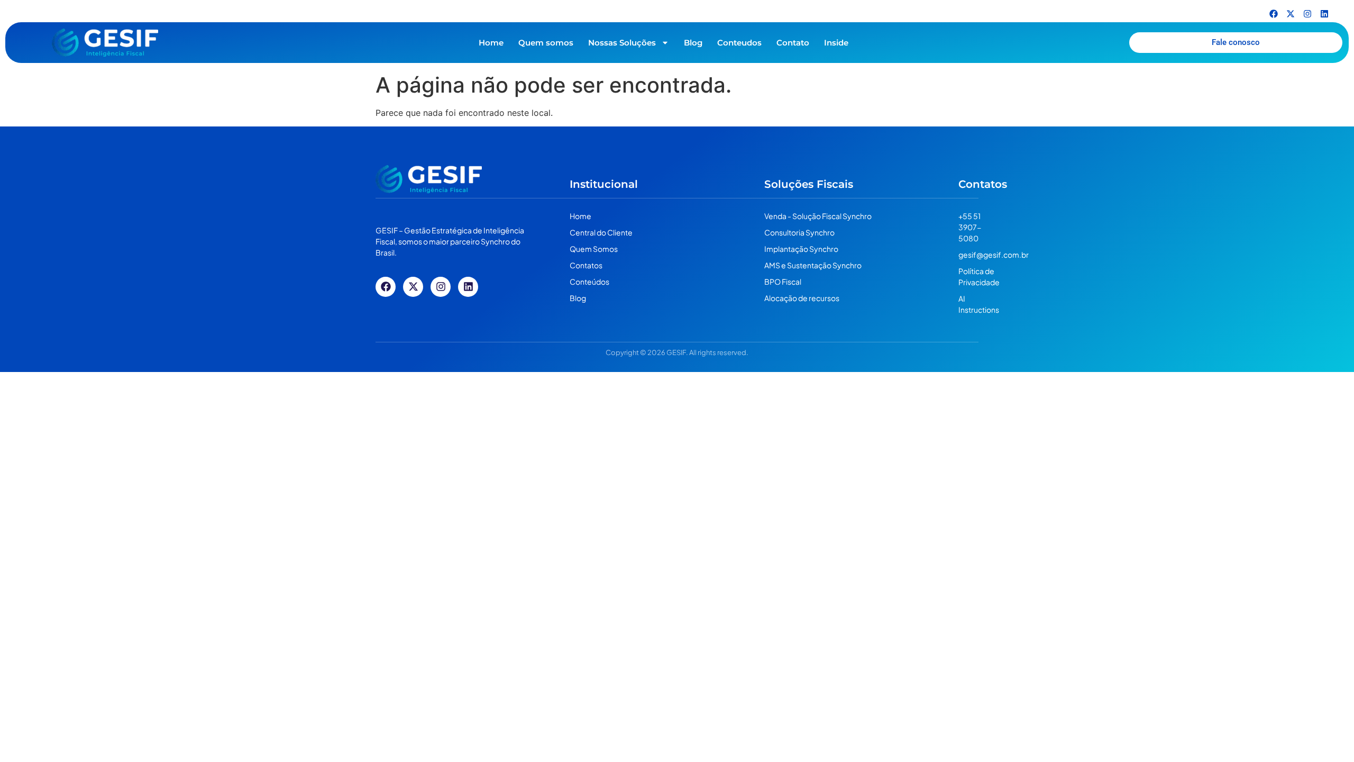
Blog (693, 43)
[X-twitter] (1290, 13)
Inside (836, 43)
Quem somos (545, 43)
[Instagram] (1307, 13)
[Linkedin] (1324, 13)
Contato (792, 43)
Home (491, 43)
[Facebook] (1273, 13)
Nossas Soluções (622, 43)
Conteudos (739, 43)
